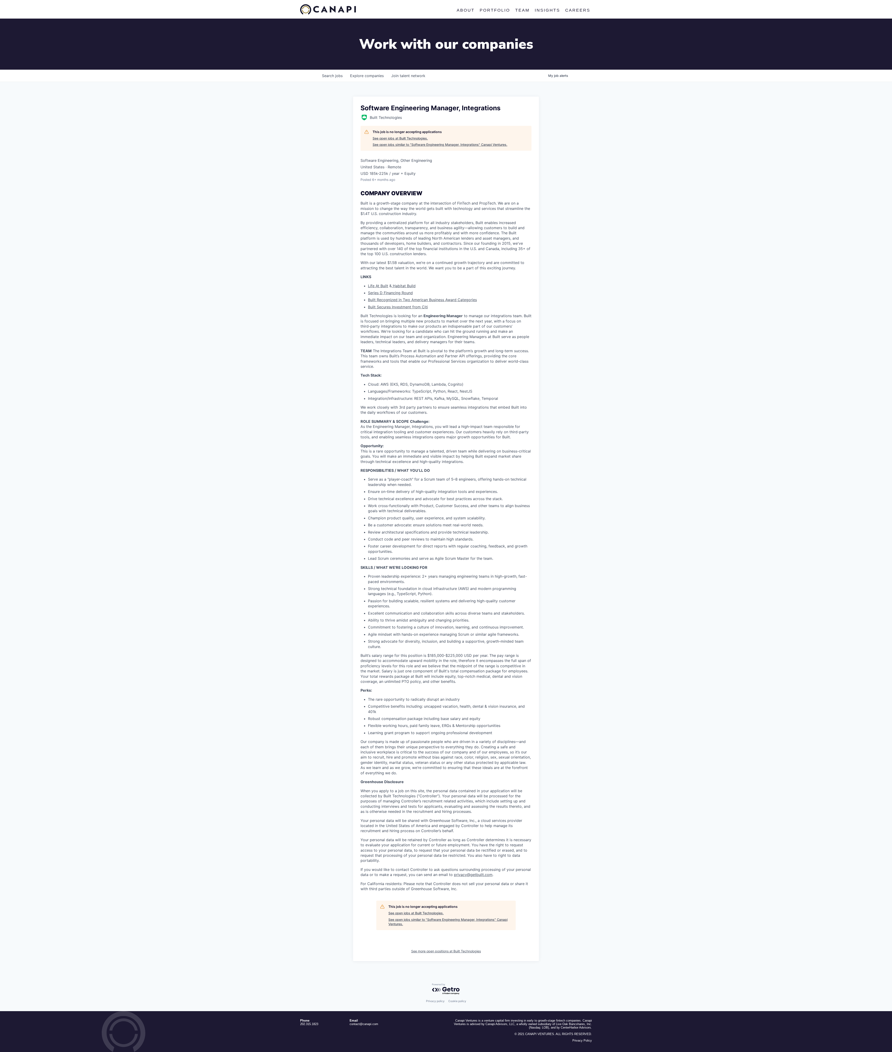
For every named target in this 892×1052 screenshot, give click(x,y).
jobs (332, 75)
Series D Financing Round (390, 292)
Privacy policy (435, 1001)
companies (367, 75)
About (465, 10)
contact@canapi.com (364, 1024)
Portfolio (494, 10)
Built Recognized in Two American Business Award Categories (422, 299)
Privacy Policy (582, 1040)
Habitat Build (404, 285)
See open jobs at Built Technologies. (400, 138)
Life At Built (378, 285)
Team (522, 10)
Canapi (328, 9)
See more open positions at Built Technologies (446, 951)
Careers (577, 10)
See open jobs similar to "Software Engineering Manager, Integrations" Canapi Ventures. (440, 145)
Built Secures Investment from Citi (398, 307)
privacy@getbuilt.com (473, 874)
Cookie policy (457, 1001)
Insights (547, 10)
